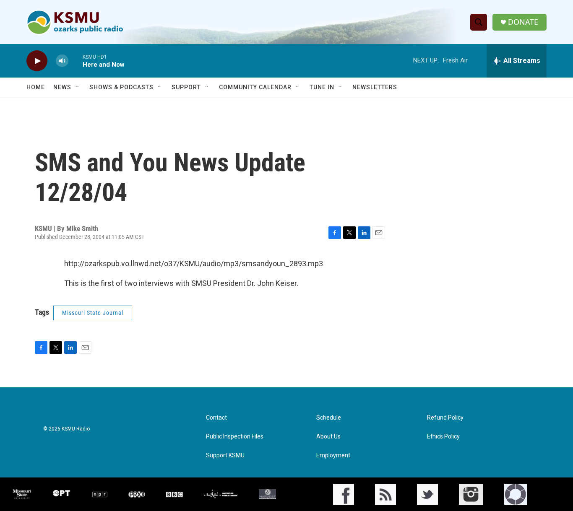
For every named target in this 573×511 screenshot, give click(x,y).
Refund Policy (445, 418)
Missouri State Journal (92, 312)
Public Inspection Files (234, 436)
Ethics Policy (443, 436)
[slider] (75, 60)
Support (186, 87)
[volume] (62, 61)
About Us (328, 436)
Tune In (322, 87)
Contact (216, 418)
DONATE (523, 22)
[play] (37, 61)
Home (35, 87)
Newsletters (374, 87)
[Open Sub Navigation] (77, 87)
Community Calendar (255, 87)
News (62, 87)
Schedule (328, 418)
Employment (333, 455)
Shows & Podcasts (121, 87)
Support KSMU (225, 455)
